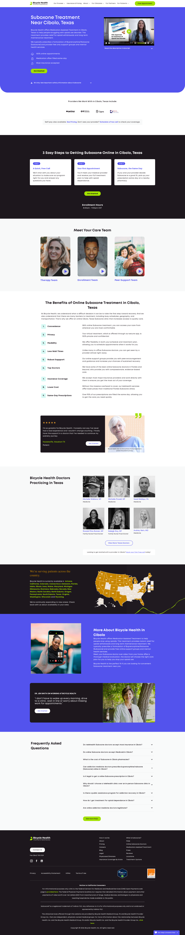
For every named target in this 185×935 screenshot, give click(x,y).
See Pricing (72, 122)
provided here (52, 892)
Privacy (33, 873)
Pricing (102, 844)
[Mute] (135, 43)
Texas (58, 594)
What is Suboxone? (133, 838)
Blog (101, 850)
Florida (74, 584)
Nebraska (54, 589)
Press (128, 850)
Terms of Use (81, 873)
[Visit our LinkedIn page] (41, 861)
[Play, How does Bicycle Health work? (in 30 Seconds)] (106, 43)
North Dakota (57, 592)
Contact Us (37, 850)
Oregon (67, 592)
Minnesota (35, 589)
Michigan (68, 586)
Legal (101, 853)
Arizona (68, 581)
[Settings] (148, 43)
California (34, 584)
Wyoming (59, 597)
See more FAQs (92, 819)
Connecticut (55, 584)
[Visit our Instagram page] (32, 861)
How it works (104, 838)
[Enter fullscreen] (151, 43)
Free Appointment (145, 3)
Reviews (129, 853)
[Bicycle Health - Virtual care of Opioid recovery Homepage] (39, 3)
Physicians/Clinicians (107, 856)
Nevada (63, 589)
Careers (102, 847)
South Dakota (49, 594)
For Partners (111, 3)
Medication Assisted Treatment (138, 847)
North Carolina (44, 592)
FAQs (128, 841)
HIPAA (68, 873)
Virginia (65, 594)
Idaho (32, 586)
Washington (35, 597)
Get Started (39, 71)
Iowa (44, 586)
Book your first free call (135, 552)
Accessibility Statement (50, 873)
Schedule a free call (109, 122)
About (101, 841)
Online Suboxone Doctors (136, 844)
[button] (59, 3)
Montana (44, 589)
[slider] (118, 43)
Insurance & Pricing (74, 3)
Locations (130, 856)
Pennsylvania (36, 594)
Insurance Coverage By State (111, 859)
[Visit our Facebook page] (36, 861)
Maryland (58, 586)
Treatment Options (134, 859)
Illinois (39, 586)
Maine (50, 586)
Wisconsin (46, 597)
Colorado (44, 584)
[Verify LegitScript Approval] (122, 873)
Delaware (66, 584)
